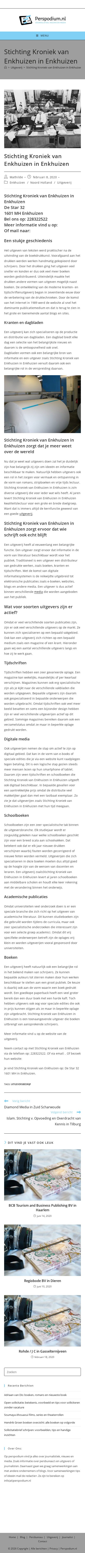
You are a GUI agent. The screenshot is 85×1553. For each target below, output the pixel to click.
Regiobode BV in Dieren (42, 1280)
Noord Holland (41, 182)
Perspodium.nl (68, 1548)
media (38, 592)
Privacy (54, 1548)
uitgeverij (25, 514)
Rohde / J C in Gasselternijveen (42, 1351)
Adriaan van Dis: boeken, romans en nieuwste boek (35, 1395)
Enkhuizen (17, 182)
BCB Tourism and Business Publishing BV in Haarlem (42, 1207)
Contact (42, 1541)
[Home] (5, 67)
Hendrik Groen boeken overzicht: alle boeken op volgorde (39, 1422)
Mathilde (16, 177)
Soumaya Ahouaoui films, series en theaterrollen (34, 1415)
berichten (41, 1548)
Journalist (67, 1537)
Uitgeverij (64, 182)
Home (12, 1537)
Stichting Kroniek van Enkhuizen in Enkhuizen (54, 67)
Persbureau (36, 1537)
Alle (33, 1548)
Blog (22, 1537)
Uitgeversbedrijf (21, 1084)
